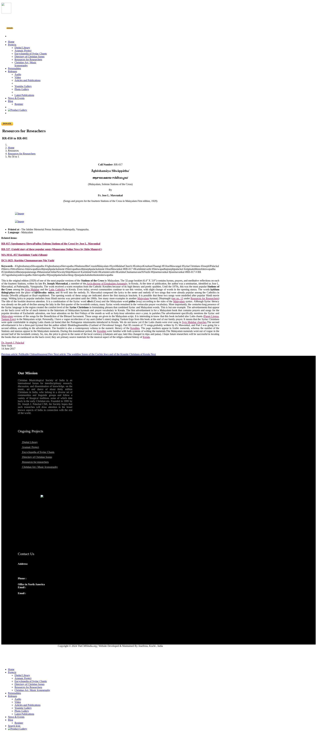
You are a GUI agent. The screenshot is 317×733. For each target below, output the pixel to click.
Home (11, 41)
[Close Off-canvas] (158, 663)
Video (18, 77)
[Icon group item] (21, 600)
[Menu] (158, 30)
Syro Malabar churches (194, 322)
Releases (12, 71)
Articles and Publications (27, 80)
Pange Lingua (211, 316)
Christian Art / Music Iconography (25, 64)
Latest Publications (24, 95)
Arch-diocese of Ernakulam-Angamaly (106, 283)
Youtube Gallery (23, 86)
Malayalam (143, 298)
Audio (18, 74)
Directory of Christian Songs (29, 56)
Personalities (14, 68)
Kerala (146, 337)
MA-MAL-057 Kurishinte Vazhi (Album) (24, 254)
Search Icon (14, 725)
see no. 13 (177, 298)
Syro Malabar (32, 289)
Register (19, 104)
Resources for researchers (35, 462)
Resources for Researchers (28, 59)
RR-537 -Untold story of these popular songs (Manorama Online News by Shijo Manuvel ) (51, 249)
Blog (10, 101)
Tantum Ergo (8, 319)
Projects (12, 44)
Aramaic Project (23, 50)
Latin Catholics (57, 289)
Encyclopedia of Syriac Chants (31, 53)
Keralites (135, 328)
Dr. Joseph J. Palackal (12, 342)
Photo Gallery (22, 89)
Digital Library (22, 47)
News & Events (16, 98)
